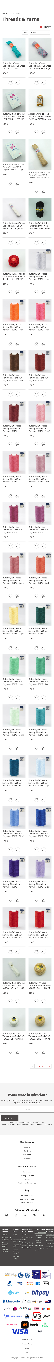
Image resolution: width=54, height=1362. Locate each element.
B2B (27, 1353)
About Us (27, 1147)
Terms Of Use (26, 1340)
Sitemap (27, 1348)
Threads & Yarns (15, 13)
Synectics (39, 1358)
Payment (27, 1179)
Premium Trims (27, 1195)
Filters (44, 26)
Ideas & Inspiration (27, 1199)
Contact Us (27, 1172)
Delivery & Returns (27, 1175)
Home (5, 13)
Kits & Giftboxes (27, 1203)
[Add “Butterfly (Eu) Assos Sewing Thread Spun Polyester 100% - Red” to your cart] (17, 951)
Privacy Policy (27, 1344)
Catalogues (27, 1158)
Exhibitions (27, 1154)
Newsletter (27, 1110)
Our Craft (27, 1151)
